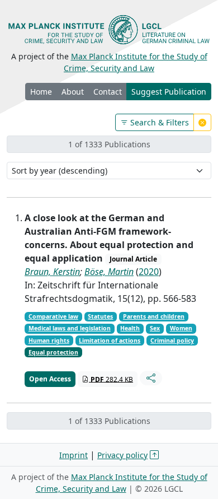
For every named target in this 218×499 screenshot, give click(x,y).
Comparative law (53, 316)
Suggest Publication (168, 91)
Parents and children (153, 316)
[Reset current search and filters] (202, 122)
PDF (111, 379)
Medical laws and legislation (70, 328)
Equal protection (53, 352)
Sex (155, 328)
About (72, 91)
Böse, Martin (109, 271)
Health (130, 328)
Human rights (49, 340)
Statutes (100, 316)
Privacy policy (122, 455)
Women (181, 328)
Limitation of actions (109, 340)
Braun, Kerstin (52, 271)
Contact (107, 91)
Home (41, 91)
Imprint (73, 455)
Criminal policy (172, 340)
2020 (149, 271)
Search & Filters (158, 122)
